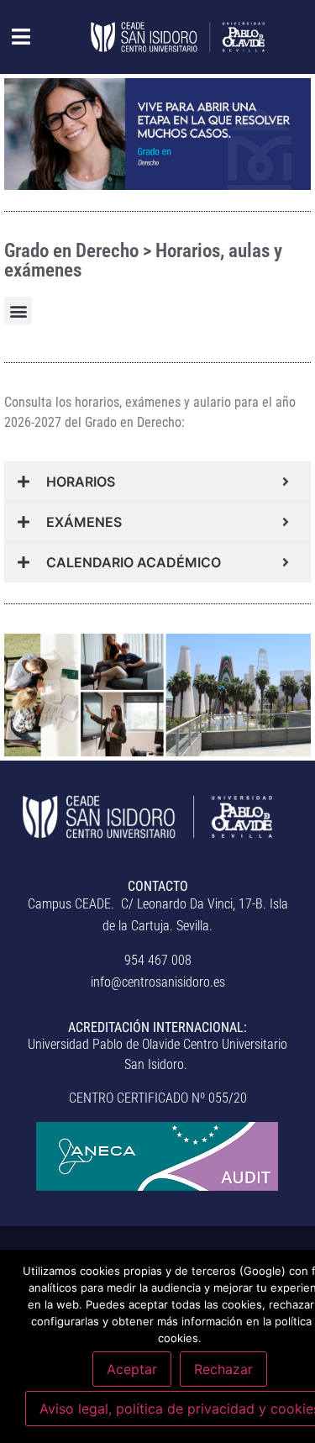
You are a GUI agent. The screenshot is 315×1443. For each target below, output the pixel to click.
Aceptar (132, 1369)
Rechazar (223, 1369)
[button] (12, 36)
